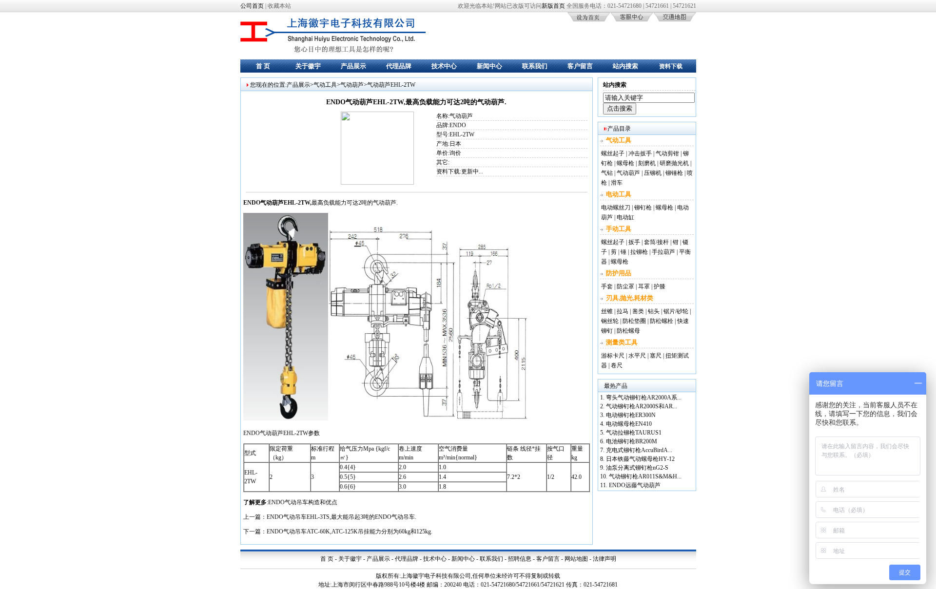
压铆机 (653, 173)
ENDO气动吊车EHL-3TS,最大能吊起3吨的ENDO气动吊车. (341, 516)
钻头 (654, 311)
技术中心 (444, 66)
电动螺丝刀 (615, 207)
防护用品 (618, 273)
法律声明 (604, 558)
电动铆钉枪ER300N (631, 415)
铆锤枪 (674, 173)
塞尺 (656, 355)
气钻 (607, 173)
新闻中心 (489, 66)
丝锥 (607, 311)
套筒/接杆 (656, 242)
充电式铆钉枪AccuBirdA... (639, 450)
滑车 (617, 182)
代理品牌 (398, 66)
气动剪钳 (667, 153)
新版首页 (553, 5)
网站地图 (576, 558)
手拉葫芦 (663, 251)
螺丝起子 (612, 153)
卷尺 (617, 365)
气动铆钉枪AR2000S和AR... (641, 406)
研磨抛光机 (674, 163)
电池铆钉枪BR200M (631, 441)
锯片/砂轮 (675, 311)
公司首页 (252, 5)
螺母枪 (625, 163)
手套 (607, 286)
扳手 (634, 242)
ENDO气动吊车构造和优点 (302, 502)
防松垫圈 (634, 321)
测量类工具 (622, 342)
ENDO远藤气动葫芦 (635, 485)
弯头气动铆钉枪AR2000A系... (644, 397)
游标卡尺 (612, 355)
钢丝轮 (610, 321)
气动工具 (325, 84)
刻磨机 (647, 163)
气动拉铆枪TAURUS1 (634, 432)
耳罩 (644, 286)
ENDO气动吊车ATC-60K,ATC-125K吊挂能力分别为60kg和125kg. (349, 531)
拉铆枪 (639, 251)
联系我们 (534, 66)
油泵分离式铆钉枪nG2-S (637, 467)
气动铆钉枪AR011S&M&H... (645, 476)
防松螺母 (628, 330)
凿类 (638, 311)
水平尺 (637, 355)
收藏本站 (279, 5)
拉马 (622, 311)
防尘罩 (625, 286)
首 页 (263, 66)
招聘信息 (519, 558)
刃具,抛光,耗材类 (629, 298)
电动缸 (625, 217)
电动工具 (618, 194)
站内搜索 (625, 66)
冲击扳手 (640, 153)
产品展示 (353, 66)
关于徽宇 (308, 66)
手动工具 (618, 228)
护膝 (659, 286)
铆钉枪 (643, 207)
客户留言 (580, 66)
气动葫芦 (352, 84)
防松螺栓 (661, 321)
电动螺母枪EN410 (629, 423)
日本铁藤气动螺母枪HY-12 (640, 459)
